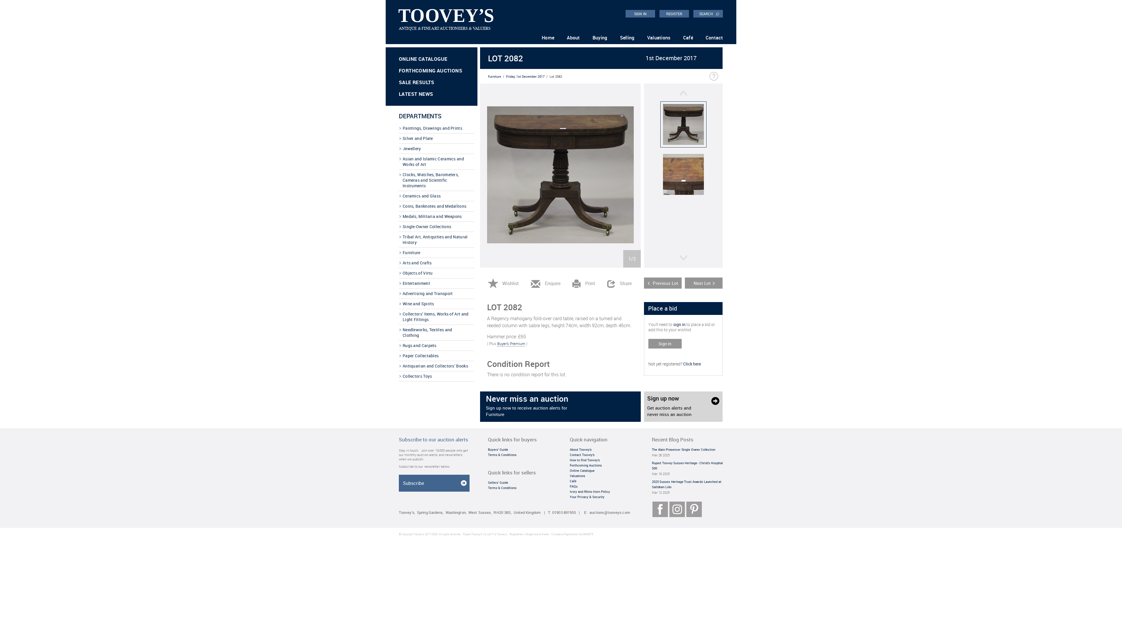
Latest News (416, 94)
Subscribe (413, 483)
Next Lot (702, 283)
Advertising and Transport (428, 293)
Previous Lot (665, 283)
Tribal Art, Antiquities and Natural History (435, 239)
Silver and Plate (418, 138)
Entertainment (416, 283)
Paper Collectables (421, 355)
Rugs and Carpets (420, 345)
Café (688, 37)
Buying (600, 37)
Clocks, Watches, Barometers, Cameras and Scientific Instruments (431, 180)
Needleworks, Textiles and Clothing (427, 332)
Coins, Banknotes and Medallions (434, 206)
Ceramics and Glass (422, 196)
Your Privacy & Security (587, 497)
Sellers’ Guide (498, 482)
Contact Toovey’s (582, 455)
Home (548, 37)
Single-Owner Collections (427, 226)
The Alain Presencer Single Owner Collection (683, 449)
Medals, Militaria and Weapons (432, 216)
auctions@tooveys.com (609, 512)
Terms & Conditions (502, 455)
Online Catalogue (423, 59)
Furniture (411, 252)
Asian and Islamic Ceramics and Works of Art (433, 161)
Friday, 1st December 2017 (525, 76)
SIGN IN (640, 13)
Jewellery (412, 148)
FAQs (574, 486)
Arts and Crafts (417, 263)
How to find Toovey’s (585, 460)
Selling (627, 37)
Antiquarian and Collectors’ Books (435, 366)
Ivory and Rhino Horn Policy (590, 491)
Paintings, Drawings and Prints (432, 128)
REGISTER (674, 13)
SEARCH (709, 13)
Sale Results (416, 82)
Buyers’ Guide (498, 449)
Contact (714, 37)
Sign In (665, 343)
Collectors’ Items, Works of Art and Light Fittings (436, 316)
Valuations (659, 37)
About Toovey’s (581, 449)
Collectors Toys (417, 376)
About (573, 37)
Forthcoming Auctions (430, 70)
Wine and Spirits (418, 303)
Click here (692, 364)
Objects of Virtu (418, 273)
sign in (679, 324)
